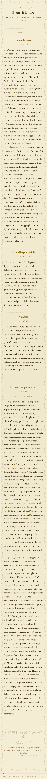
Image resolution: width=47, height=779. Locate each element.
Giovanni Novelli (21, 756)
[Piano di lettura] (14, 733)
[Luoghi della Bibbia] (33, 733)
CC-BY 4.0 (23, 753)
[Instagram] (29, 744)
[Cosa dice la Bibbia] (25, 733)
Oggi (22, 776)
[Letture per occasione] (41, 733)
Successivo (30, 776)
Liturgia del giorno (24, 32)
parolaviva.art (33, 756)
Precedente (15, 776)
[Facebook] (25, 744)
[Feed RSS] (6, 733)
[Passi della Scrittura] (21, 733)
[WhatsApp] (21, 744)
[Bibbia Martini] (17, 733)
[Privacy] (37, 733)
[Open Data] (23, 738)
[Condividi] (43, 776)
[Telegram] (17, 744)
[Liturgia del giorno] (10, 733)
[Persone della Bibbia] (29, 733)
